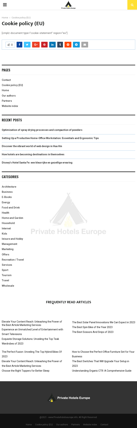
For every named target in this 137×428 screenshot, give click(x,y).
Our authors (9, 95)
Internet (6, 228)
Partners (7, 100)
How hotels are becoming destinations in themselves (33, 154)
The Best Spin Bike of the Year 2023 (92, 327)
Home (5, 90)
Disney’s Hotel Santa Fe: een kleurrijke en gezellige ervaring (37, 162)
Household (8, 223)
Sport (5, 270)
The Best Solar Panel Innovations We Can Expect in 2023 (103, 322)
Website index (10, 106)
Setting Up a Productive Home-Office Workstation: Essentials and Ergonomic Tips (50, 138)
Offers (5, 254)
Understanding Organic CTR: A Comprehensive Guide (101, 370)
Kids (4, 233)
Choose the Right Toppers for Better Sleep (25, 370)
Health (5, 212)
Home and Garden (12, 217)
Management (9, 244)
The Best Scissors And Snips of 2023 (92, 332)
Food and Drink (11, 207)
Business (7, 191)
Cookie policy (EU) (12, 85)
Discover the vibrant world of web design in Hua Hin (32, 146)
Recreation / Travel (13, 259)
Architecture (9, 186)
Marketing (8, 249)
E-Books (7, 197)
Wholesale (8, 285)
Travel (5, 280)
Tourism (7, 275)
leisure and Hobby (12, 238)
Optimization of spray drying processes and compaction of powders (42, 130)
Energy (6, 202)
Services (7, 264)
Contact (6, 80)
